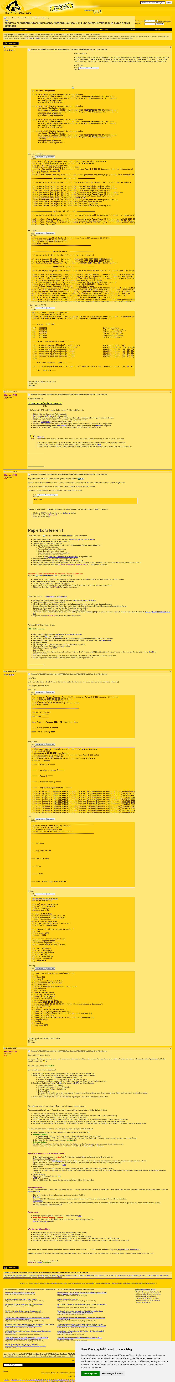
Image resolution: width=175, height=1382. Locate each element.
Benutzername (139, 21)
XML (131, 38)
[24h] (133, 29)
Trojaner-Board (11, 18)
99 (49, 1381)
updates (34, 1277)
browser (111, 1275)
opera (157, 1275)
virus (42, 1277)
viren (39, 1277)
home (131, 1275)
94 (39, 1381)
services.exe (18, 1277)
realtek (6, 1277)
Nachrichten (65, 29)
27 (47, 1379)
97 (45, 1381)
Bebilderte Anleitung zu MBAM (84, 600)
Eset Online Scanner (55, 636)
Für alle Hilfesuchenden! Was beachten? (148, 1292)
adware (19, 1275)
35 (63, 1379)
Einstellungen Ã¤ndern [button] (112, 1373)
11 (17, 1379)
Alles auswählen (84, 68)
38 (68, 1379)
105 (65, 1381)
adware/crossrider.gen (71, 1275)
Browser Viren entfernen (143, 1302)
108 (73, 1381)
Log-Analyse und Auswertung (40, 18)
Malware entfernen (23, 18)
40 (72, 1379)
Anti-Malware (57, 1161)
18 (30, 1379)
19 (32, 1379)
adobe (15, 1275)
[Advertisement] (49, 71)
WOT (35, 1178)
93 (37, 1381)
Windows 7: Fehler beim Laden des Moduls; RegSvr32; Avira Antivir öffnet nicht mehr (129, 1283)
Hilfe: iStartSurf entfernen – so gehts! (147, 1298)
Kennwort (138, 23)
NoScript (36, 1197)
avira (106, 1275)
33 (59, 1379)
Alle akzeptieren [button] (90, 1373)
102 (57, 1381)
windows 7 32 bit (56, 1277)
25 (43, 1379)
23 (40, 1379)
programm (165, 1275)
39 (70, 1379)
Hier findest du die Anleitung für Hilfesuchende (50, 416)
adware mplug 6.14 (58, 1275)
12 (18, 1379)
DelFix (76, 1083)
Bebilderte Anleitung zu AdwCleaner (82, 539)
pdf (161, 1275)
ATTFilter (77, 69)
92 (36, 1381)
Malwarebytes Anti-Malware (45, 898)
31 (55, 1379)
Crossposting (45, 422)
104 (62, 1381)
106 (67, 1381)
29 (51, 1379)
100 (51, 1381)
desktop (120, 1275)
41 (74, 1379)
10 (15, 1379)
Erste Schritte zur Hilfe (33, 38)
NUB (106, 29)
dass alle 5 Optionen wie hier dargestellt (63, 557)
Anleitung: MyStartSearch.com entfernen (148, 1294)
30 (53, 1379)
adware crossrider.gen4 (30, 1275)
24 (42, 1379)
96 (43, 1381)
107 (70, 1381)
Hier (59, 1176)
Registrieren (24, 29)
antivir (96, 1275)
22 (38, 1379)
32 (57, 1379)
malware (136, 1275)
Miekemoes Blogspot (41, 1221)
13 (20, 1379)
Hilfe (101, 29)
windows (48, 1277)
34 (61, 1379)
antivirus (101, 1275)
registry (11, 1277)
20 (34, 1379)
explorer (125, 1275)
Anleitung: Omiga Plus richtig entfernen (148, 1300)
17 (28, 1379)
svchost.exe (27, 1277)
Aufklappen (94, 68)
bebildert (152, 652)
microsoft (142, 1275)
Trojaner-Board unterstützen (128, 1250)
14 (22, 1379)
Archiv (5, 1371)
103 (59, 1381)
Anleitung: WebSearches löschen (146, 1296)
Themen (6, 1272)
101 (54, 1381)
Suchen (157, 29)
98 (47, 1381)
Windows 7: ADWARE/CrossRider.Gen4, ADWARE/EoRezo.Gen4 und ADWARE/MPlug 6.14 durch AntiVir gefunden (64, 34)
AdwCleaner (67, 536)
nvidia (153, 1275)
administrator (8, 1275)
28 (49, 1379)
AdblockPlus (38, 1201)
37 (67, 1379)
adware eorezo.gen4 (44, 1275)
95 (41, 1381)
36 (65, 1379)
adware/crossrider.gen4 (86, 1275)
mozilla (148, 1275)
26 (45, 1379)
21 (36, 1379)
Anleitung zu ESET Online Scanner (69, 634)
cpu (116, 1275)
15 (24, 1379)
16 (26, 1379)
